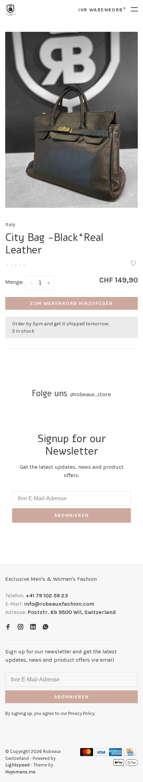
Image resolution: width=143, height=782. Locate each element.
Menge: (14, 282)
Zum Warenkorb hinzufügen (71, 303)
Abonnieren (71, 515)
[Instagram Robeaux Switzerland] (20, 627)
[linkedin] (33, 627)
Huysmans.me (20, 771)
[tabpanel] (71, 120)
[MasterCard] (86, 754)
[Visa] (101, 754)
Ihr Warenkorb (102, 10)
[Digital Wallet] (125, 764)
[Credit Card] (130, 754)
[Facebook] (8, 627)
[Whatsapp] (45, 627)
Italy (10, 224)
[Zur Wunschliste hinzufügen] (133, 264)
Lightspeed (17, 764)
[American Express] (115, 754)
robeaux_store (90, 394)
